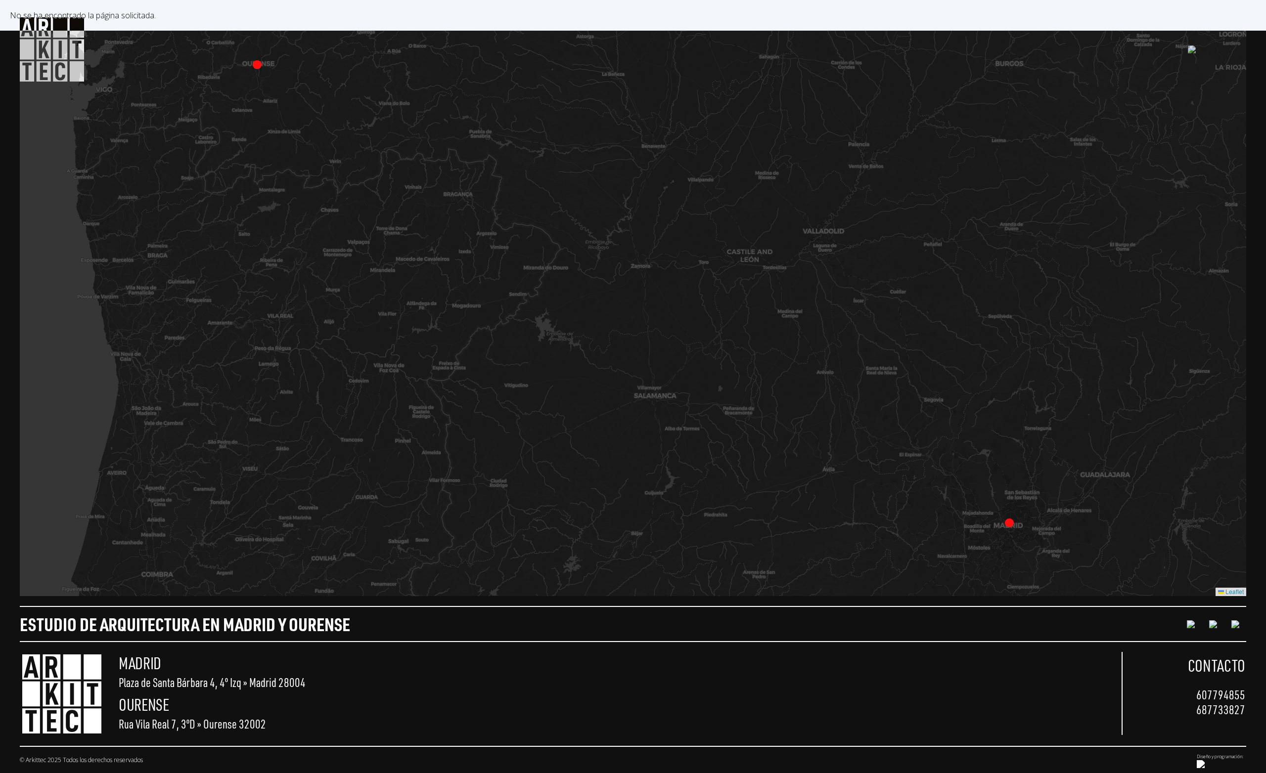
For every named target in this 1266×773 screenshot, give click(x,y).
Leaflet (1234, 591)
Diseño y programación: (1220, 756)
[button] (1009, 522)
